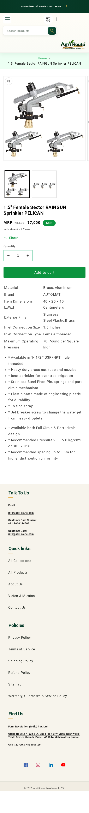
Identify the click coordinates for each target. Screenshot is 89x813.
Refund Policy (19, 673)
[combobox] (30, 31)
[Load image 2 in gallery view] (44, 184)
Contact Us (17, 607)
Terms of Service (21, 649)
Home (42, 58)
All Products (18, 572)
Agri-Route (39, 788)
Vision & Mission (21, 596)
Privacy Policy (19, 638)
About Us (15, 584)
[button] (7, 19)
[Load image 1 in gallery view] (17, 184)
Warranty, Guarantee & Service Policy (37, 696)
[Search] (52, 31)
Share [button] (13, 238)
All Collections (19, 561)
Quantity (10, 246)
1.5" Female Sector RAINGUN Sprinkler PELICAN (44, 63)
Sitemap (15, 684)
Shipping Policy (20, 661)
